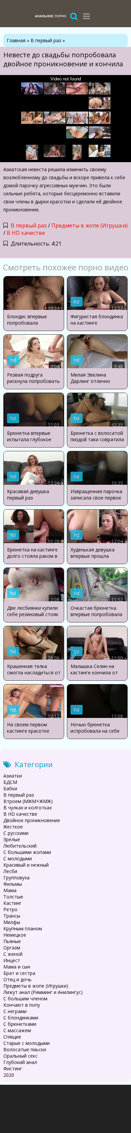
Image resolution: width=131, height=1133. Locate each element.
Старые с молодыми (26, 1043)
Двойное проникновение (31, 820)
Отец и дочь (17, 979)
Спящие (12, 1037)
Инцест (11, 960)
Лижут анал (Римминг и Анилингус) (43, 992)
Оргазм (11, 947)
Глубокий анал (20, 1062)
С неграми (15, 1011)
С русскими (16, 833)
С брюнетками (19, 1024)
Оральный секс (20, 1056)
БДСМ (10, 782)
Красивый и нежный (26, 865)
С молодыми (17, 858)
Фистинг (12, 1068)
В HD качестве (26, 233)
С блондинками (20, 1017)
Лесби (10, 871)
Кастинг (12, 903)
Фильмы (12, 884)
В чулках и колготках (27, 807)
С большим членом (25, 998)
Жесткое (13, 826)
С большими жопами (27, 852)
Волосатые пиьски (24, 1049)
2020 (8, 1075)
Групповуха (16, 877)
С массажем (17, 1030)
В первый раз (29, 225)
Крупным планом (22, 928)
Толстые (13, 896)
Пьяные (12, 941)
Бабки (10, 788)
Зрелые (11, 839)
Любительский (20, 846)
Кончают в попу (21, 1005)
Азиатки (12, 776)
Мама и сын (16, 966)
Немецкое (14, 935)
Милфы (11, 922)
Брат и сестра (19, 973)
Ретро (10, 909)
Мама (9, 890)
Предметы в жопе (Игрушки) (89, 225)
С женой (13, 954)
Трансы (11, 916)
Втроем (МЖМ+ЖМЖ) (28, 801)
